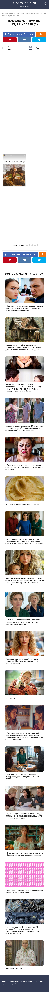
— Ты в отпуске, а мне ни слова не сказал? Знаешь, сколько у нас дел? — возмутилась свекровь (24, 467)
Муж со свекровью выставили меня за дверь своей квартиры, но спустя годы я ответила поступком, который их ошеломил (24, 541)
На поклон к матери (13, 968)
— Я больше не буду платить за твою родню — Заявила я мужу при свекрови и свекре (24, 854)
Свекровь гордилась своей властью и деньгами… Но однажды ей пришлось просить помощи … (21, 661)
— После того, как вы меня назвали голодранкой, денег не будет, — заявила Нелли (22, 776)
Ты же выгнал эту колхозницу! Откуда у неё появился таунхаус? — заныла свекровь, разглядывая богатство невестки (24, 428)
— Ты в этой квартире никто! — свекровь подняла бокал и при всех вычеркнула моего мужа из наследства (22, 622)
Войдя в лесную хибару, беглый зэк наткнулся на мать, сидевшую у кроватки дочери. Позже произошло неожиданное (23, 347)
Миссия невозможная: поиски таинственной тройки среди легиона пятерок (24, 891)
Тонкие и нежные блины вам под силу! (22, 504)
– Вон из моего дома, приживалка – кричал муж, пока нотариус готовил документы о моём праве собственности (24, 308)
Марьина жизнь (12, 698)
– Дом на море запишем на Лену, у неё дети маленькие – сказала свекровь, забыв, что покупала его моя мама (24, 816)
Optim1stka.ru (24, 3)
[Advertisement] (24, 78)
